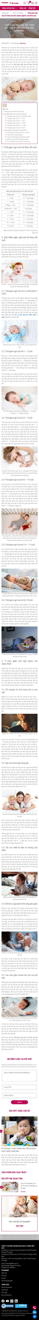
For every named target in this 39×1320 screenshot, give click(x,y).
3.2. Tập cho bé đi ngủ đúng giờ (14, 135)
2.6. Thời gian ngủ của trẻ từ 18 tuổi (15, 128)
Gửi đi (20, 1102)
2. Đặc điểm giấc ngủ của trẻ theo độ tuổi (14, 114)
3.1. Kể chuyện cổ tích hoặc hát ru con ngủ (17, 132)
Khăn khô (32, 8)
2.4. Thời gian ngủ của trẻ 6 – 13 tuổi (15, 123)
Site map (4, 1275)
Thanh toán (5, 1290)
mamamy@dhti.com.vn (11, 1263)
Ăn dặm (23, 1192)
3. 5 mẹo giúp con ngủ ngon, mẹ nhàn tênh (15, 130)
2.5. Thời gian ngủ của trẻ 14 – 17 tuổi (15, 125)
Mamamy (23, 43)
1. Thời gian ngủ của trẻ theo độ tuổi (13, 111)
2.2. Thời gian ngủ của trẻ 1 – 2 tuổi (15, 118)
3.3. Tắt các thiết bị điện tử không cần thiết (17, 137)
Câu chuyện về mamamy (19, 1221)
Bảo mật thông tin (7, 1295)
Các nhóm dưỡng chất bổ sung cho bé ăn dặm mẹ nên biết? (29, 1186)
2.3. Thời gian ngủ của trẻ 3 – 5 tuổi (15, 121)
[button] (37, 1187)
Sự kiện (4, 1278)
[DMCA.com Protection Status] (21, 1306)
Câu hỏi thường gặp (7, 1281)
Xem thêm (19, 1226)
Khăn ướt (23, 8)
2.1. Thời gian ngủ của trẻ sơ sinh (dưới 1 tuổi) (18, 116)
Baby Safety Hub (8, 8)
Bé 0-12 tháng (18, 13)
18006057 (12, 1267)
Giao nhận (4, 1292)
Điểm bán (4, 1273)
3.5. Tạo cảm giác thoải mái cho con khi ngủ (17, 141)
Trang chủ (5, 13)
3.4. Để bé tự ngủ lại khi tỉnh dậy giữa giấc (16, 139)
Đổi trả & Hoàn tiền (7, 1287)
